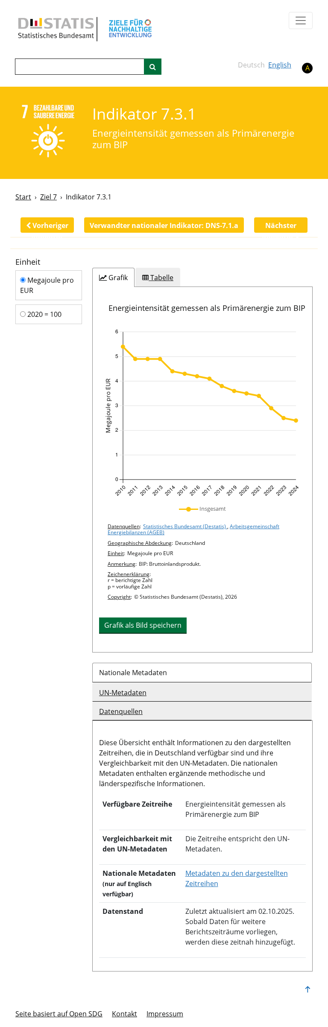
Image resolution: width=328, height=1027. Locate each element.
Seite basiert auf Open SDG (58, 1013)
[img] (202, 413)
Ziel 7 (48, 197)
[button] (47, 225)
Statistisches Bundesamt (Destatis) (185, 526)
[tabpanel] (202, 469)
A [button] (307, 68)
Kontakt (124, 1013)
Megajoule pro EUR (47, 285)
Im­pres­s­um (164, 1013)
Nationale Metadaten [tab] (133, 672)
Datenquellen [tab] (121, 711)
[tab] (113, 277)
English (279, 65)
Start (23, 197)
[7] (48, 132)
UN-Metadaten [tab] (122, 692)
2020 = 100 (44, 314)
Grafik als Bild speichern (143, 625)
